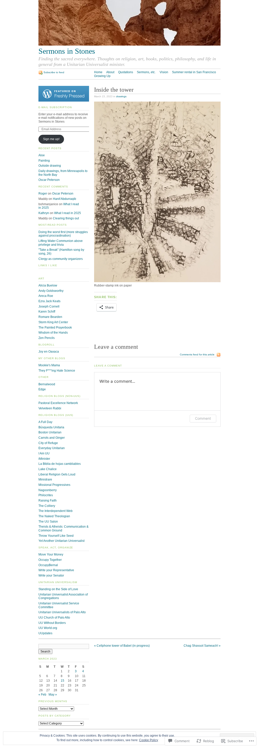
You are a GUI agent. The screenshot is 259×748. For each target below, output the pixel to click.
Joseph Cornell (48, 306)
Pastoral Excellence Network (58, 403)
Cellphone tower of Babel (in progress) (122, 645)
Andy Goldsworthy (50, 291)
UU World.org (47, 628)
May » (53, 694)
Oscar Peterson (49, 180)
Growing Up (102, 76)
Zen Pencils (46, 338)
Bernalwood (46, 384)
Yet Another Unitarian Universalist (61, 541)
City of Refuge (48, 443)
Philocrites (45, 495)
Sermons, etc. (146, 72)
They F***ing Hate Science (56, 370)
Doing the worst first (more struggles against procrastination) (63, 234)
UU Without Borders (52, 623)
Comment (203, 418)
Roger (42, 193)
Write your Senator (51, 575)
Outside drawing (49, 165)
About (110, 72)
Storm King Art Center (53, 322)
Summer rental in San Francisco (194, 72)
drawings (121, 96)
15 (62, 680)
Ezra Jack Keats (49, 301)
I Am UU (44, 453)
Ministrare (45, 479)
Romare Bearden (50, 317)
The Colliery (46, 506)
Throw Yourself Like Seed (56, 536)
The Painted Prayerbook (55, 327)
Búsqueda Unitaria (51, 427)
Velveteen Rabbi (49, 408)
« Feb (42, 694)
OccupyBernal (48, 565)
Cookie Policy (148, 740)
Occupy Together (50, 560)
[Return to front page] (129, 44)
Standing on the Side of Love (58, 589)
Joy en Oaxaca (48, 351)
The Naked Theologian (54, 516)
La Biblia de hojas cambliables (59, 464)
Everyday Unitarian (51, 448)
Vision (164, 72)
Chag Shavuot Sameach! (202, 645)
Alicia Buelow (47, 285)
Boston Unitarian (49, 432)
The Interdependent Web (55, 511)
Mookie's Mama (49, 365)
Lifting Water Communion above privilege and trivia (60, 242)
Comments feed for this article (197, 354)
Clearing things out (66, 218)
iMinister (44, 459)
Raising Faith (47, 500)
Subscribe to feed (54, 72)
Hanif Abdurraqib (64, 199)
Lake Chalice (47, 469)
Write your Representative (56, 570)
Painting (44, 160)
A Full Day (45, 422)
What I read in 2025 (67, 213)
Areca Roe (45, 296)
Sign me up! (51, 139)
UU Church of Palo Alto (54, 617)
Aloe (41, 155)
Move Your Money (50, 554)
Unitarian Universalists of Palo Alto (62, 612)
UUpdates (45, 633)
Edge (42, 389)
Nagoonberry (47, 490)
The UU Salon (48, 521)
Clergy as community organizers (60, 259)
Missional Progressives (54, 485)
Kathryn (43, 213)
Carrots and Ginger (51, 437)
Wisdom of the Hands (53, 332)
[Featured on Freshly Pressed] (63, 100)
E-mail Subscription (55, 107)
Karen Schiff (46, 311)
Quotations (125, 72)
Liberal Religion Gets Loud (56, 474)
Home (98, 72)
